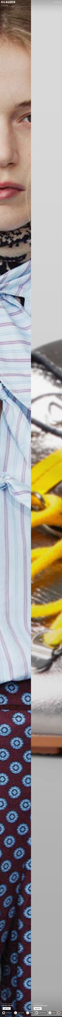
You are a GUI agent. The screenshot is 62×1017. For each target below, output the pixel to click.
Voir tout (6, 1008)
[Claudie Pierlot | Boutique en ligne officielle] (8, 2)
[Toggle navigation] (60, 2)
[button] (54, 2)
